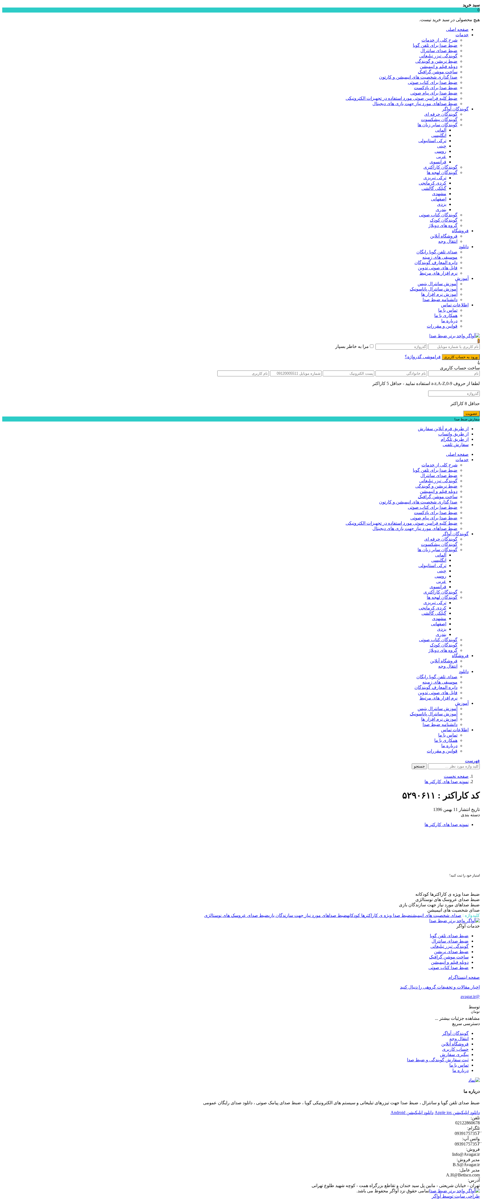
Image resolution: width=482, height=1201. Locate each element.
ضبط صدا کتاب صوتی (448, 967)
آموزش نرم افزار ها (439, 294)
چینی (441, 146)
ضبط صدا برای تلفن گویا (435, 45)
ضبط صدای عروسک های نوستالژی (236, 915)
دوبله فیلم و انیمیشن (438, 66)
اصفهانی (438, 199)
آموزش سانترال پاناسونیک (433, 289)
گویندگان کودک (443, 220)
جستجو (419, 766)
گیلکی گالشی (433, 188)
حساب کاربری (455, 1049)
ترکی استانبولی (432, 140)
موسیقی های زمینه (439, 257)
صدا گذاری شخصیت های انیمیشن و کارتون (418, 77)
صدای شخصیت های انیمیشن (436, 915)
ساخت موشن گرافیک (437, 71)
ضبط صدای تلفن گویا (449, 935)
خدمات (462, 34)
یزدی (441, 204)
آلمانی (440, 130)
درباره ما (449, 320)
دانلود (464, 246)
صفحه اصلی (457, 29)
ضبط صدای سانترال (438, 50)
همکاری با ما (445, 315)
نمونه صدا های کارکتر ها (447, 781)
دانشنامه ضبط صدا (440, 299)
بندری (441, 209)
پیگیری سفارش (454, 1054)
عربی (441, 156)
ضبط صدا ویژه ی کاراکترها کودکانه (379, 915)
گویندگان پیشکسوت (439, 119)
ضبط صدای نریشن (451, 951)
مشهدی (439, 193)
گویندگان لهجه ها (442, 172)
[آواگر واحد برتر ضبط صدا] (454, 335)
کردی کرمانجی (432, 183)
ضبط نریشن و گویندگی (436, 61)
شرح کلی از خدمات (439, 40)
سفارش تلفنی (456, 444)
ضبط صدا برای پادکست (435, 87)
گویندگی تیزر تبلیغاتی (438, 56)
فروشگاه (460, 230)
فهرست (472, 760)
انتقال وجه (447, 241)
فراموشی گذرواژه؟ (423, 356)
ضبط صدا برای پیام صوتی (433, 93)
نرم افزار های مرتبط (438, 273)
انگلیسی (438, 135)
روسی (440, 151)
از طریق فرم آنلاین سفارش (443, 428)
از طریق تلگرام (455, 439)
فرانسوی (438, 161)
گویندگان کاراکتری (440, 167)
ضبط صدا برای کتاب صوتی (432, 82)
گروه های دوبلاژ (442, 225)
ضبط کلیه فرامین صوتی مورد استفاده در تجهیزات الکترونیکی (401, 98)
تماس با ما (447, 310)
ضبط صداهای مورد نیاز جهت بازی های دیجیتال (414, 103)
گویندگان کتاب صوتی (438, 214)
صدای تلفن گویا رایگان (436, 252)
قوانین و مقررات (442, 326)
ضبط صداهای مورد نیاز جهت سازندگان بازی (308, 915)
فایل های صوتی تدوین (437, 267)
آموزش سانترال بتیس (437, 283)
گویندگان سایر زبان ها (437, 124)
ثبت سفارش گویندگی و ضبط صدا (438, 1059)
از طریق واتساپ (453, 434)
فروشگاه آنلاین (443, 236)
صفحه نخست (456, 776)
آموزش (462, 278)
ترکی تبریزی (434, 177)
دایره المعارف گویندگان (435, 262)
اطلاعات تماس (455, 304)
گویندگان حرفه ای (440, 114)
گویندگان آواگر (455, 108)
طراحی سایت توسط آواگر (456, 1196)
